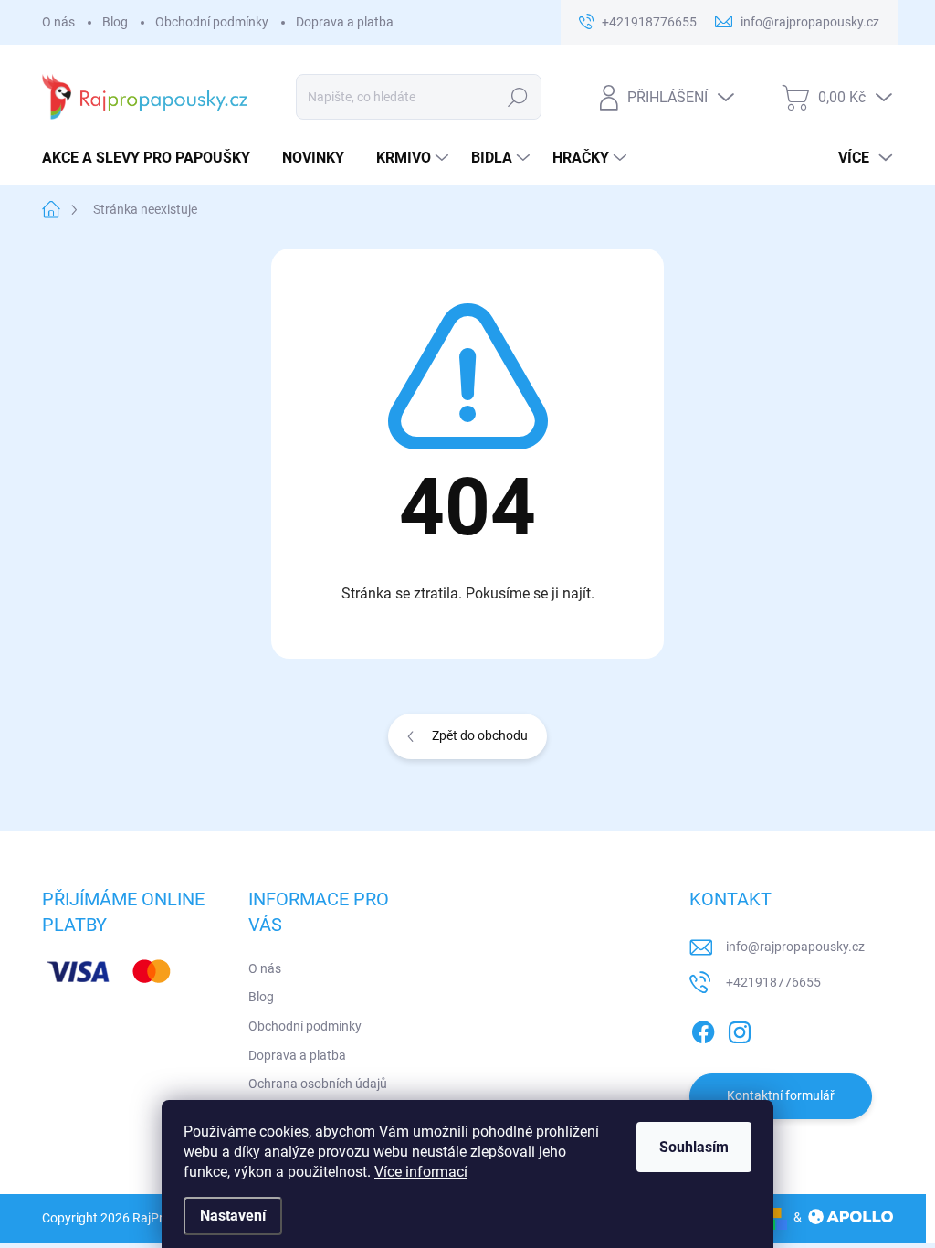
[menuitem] (153, 158)
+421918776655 (773, 982)
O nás (58, 22)
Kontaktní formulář (781, 1095)
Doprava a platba (345, 22)
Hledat (517, 97)
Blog (115, 22)
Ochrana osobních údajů (317, 1083)
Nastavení (233, 1215)
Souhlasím (694, 1147)
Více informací (421, 1171)
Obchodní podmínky (211, 22)
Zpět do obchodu (480, 735)
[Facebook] (703, 1028)
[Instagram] (739, 1028)
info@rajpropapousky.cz (795, 946)
